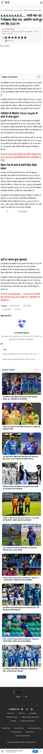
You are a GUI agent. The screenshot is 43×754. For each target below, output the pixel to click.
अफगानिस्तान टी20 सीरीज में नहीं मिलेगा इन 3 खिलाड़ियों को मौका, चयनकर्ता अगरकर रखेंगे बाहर (20, 670)
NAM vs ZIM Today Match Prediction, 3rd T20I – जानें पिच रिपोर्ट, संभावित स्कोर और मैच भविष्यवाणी (21, 519)
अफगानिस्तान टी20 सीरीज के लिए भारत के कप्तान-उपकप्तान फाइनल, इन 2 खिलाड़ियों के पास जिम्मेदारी (20, 398)
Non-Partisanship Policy (34, 728)
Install (35, 751)
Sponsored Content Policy (23, 736)
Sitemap (13, 721)
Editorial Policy (6, 728)
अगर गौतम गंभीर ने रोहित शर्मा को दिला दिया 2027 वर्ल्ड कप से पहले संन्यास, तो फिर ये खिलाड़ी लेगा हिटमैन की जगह (20, 457)
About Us (22, 713)
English (18, 697)
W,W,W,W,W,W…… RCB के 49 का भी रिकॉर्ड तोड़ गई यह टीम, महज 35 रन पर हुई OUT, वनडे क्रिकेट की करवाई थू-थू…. (20, 297)
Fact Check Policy (19, 728)
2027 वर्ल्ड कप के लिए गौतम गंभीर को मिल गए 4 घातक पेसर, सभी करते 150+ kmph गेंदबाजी (20, 549)
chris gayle (27, 306)
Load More (21, 677)
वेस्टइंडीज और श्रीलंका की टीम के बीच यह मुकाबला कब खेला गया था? (20, 354)
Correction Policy (16, 732)
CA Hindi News (9, 29)
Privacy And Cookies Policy (30, 717)
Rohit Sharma (14, 306)
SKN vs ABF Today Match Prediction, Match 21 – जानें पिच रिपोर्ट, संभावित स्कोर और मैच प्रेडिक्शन (21, 579)
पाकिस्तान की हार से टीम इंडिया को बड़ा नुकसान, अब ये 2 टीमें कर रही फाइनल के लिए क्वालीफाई (20, 487)
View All (37, 370)
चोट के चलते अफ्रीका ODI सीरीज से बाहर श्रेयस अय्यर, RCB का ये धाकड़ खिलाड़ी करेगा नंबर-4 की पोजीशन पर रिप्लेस (21, 157)
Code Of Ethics (30, 732)
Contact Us (10, 713)
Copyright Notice (12, 717)
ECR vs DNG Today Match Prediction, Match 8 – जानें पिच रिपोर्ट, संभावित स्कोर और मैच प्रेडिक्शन (21, 640)
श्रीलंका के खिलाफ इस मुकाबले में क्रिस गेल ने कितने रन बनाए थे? (19, 359)
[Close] (40, 751)
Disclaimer (32, 713)
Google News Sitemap (27, 721)
